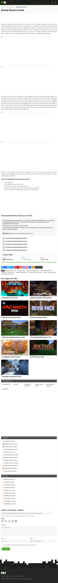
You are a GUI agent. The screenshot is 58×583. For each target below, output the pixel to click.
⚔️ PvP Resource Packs (9, 441)
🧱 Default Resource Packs (10, 468)
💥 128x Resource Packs (9, 493)
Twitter (7, 576)
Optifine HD (7, 384)
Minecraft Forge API (27, 385)
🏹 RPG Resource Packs (9, 452)
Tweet (12, 267)
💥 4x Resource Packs (8, 479)
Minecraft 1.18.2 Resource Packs (32, 270)
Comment (4, 524)
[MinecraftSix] (3, 2)
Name (3, 538)
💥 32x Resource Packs (9, 487)
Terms (23, 576)
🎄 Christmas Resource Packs (10, 455)
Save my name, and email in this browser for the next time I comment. (19, 545)
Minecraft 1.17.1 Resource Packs (8, 272)
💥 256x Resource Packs (9, 495)
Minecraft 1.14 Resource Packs (8, 274)
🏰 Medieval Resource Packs (10, 457)
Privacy (20, 576)
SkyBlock (6, 389)
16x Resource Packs (21, 270)
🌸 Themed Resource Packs (10, 449)
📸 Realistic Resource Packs (10, 444)
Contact (15, 576)
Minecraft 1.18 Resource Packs (46, 270)
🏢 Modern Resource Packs (10, 460)
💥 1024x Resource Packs (9, 501)
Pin (18, 267)
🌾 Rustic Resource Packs (9, 471)
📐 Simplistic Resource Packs (10, 463)
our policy (26, 513)
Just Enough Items (39, 385)
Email (31, 538)
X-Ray (16, 384)
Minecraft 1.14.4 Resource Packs (49, 272)
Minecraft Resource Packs (11, 270)
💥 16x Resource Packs (9, 485)
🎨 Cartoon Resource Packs (10, 465)
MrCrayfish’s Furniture (50, 385)
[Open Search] (52, 2)
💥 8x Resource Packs (8, 482)
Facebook (3, 576)
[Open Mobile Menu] (55, 2)
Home (2, 7)
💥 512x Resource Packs (9, 498)
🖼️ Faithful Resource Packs (10, 446)
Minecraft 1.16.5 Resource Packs (35, 272)
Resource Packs (10, 7)
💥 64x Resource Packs (9, 490)
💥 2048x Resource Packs (9, 504)
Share (5, 267)
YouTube (11, 576)
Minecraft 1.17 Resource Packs (22, 272)
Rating (2, 518)
